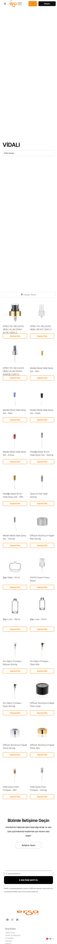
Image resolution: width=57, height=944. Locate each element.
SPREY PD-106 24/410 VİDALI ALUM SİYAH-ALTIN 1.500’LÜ (13, 329)
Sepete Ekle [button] (15, 336)
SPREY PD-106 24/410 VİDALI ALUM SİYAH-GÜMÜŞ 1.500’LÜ (13, 371)
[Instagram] (12, 920)
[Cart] (32, 3)
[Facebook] (7, 920)
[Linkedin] (17, 920)
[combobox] (28, 153)
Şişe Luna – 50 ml (38, 619)
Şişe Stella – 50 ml (11, 577)
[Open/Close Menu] (5, 3)
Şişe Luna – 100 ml (11, 619)
